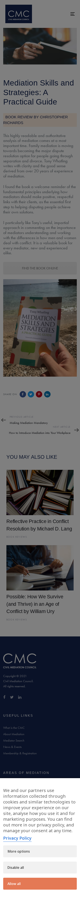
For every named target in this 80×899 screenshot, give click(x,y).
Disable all (15, 867)
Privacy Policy (17, 838)
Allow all (14, 883)
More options (18, 851)
